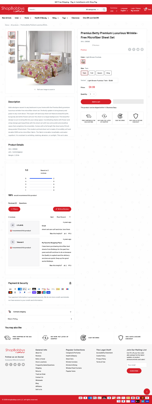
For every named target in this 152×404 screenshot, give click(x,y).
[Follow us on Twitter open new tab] (15, 364)
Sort (52, 217)
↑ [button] (147, 391)
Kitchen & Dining (71, 365)
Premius (84, 50)
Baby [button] (54, 18)
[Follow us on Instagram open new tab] (6, 364)
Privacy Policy (101, 359)
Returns (38, 371)
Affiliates (39, 386)
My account (135, 10)
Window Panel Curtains (74, 368)
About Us (39, 353)
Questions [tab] (23, 203)
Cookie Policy (100, 356)
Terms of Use (100, 362)
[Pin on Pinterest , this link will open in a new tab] (133, 49)
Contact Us (39, 377)
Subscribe (134, 371)
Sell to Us (39, 389)
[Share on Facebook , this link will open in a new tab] (129, 49)
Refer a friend (40, 359)
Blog (37, 383)
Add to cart (96, 102)
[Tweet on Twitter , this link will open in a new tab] (137, 49)
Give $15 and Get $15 (91, 18)
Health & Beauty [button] (41, 18)
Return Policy (13, 319)
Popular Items (70, 371)
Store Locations (41, 362)
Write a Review (64, 209)
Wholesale (39, 380)
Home (7, 25)
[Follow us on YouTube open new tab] (23, 364)
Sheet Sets (69, 359)
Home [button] (27, 18)
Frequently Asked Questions (45, 365)
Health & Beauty (71, 356)
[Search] (104, 9)
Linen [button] (17, 18)
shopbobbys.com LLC (15, 399)
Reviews (38, 356)
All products (15, 25)
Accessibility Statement (104, 353)
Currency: (114, 8)
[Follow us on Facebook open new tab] (10, 364)
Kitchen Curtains (71, 362)
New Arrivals (6, 18)
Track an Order (41, 374)
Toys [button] (64, 18)
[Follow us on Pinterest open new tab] (19, 364)
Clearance (75, 18)
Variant (83, 80)
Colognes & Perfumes (73, 353)
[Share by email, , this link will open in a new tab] (142, 49)
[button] (147, 9)
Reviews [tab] (12, 203)
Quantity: (84, 94)
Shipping (38, 368)
